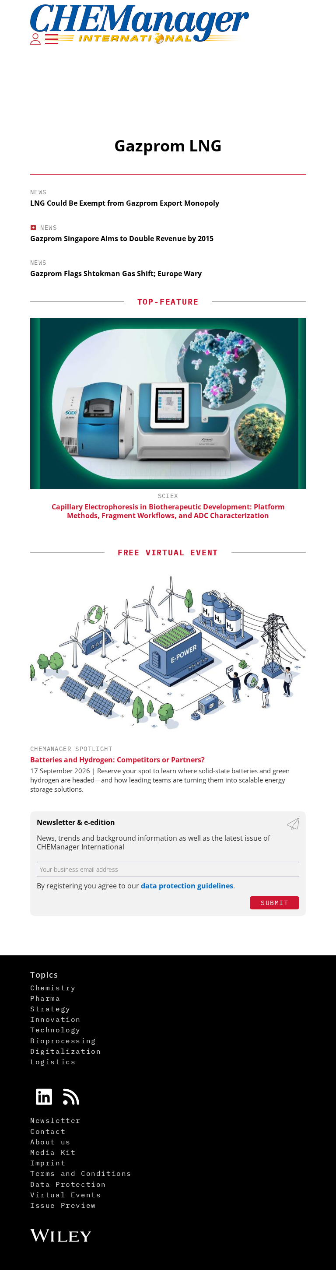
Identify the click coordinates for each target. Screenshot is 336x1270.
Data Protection (68, 1184)
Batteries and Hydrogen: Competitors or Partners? (117, 760)
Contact (48, 1131)
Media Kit (53, 1152)
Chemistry (53, 987)
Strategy (50, 1008)
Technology (55, 1029)
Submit (274, 902)
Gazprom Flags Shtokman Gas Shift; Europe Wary (116, 273)
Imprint (48, 1162)
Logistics (53, 1061)
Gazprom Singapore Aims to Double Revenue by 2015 (122, 238)
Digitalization (65, 1051)
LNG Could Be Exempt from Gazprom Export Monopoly (124, 203)
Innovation (55, 1019)
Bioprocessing (63, 1040)
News (38, 192)
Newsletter (55, 1120)
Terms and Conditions (81, 1173)
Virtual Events (65, 1194)
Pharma (45, 998)
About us (50, 1141)
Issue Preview (63, 1205)
